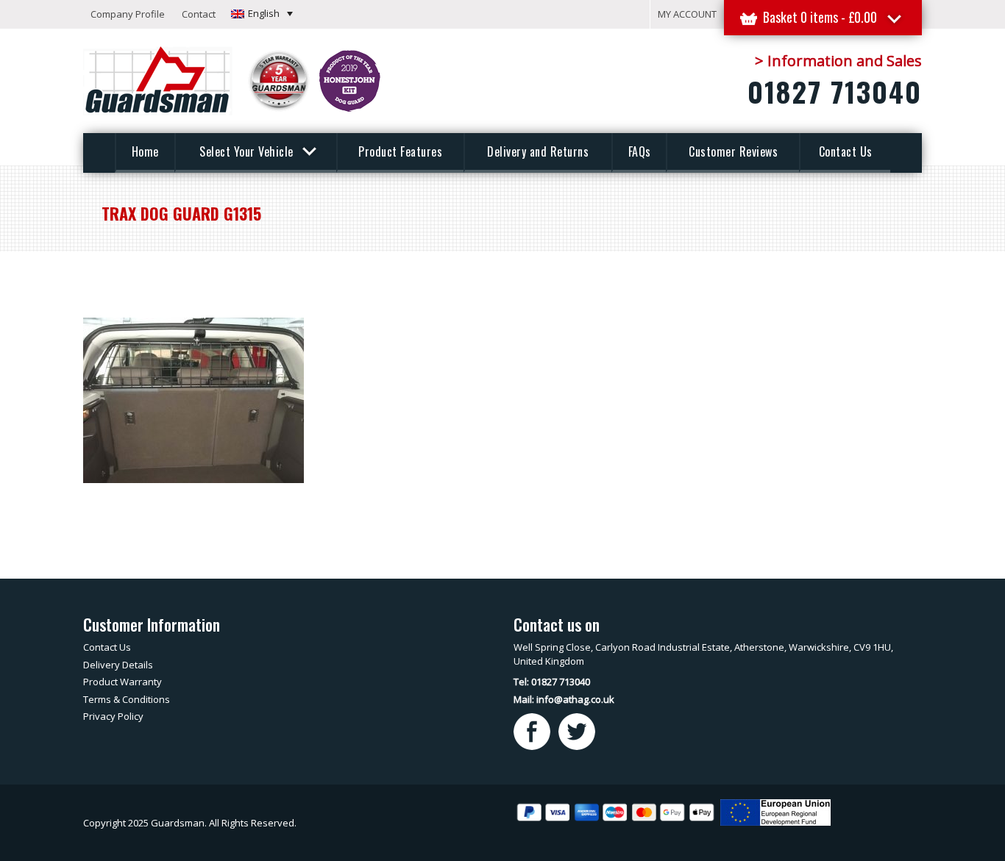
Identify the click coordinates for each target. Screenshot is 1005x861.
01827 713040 (834, 91)
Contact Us (846, 151)
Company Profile (127, 14)
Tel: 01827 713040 (552, 681)
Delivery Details (118, 664)
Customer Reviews (733, 151)
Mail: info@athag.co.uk (564, 699)
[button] (262, 13)
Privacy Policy (113, 716)
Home (145, 151)
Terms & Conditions (126, 699)
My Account (687, 14)
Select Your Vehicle (247, 151)
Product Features (400, 151)
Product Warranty (122, 681)
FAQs (639, 151)
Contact (199, 14)
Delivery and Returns (538, 151)
